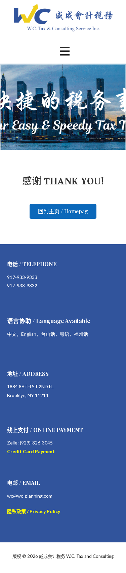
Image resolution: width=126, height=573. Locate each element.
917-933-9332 (22, 285)
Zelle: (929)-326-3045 (30, 442)
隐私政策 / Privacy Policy (33, 511)
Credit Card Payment (31, 451)
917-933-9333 (22, 277)
